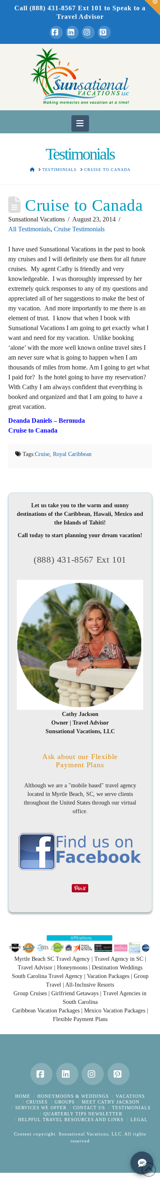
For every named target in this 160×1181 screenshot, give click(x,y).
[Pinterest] (104, 32)
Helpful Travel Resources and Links (70, 1119)
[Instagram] (88, 32)
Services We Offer (40, 1107)
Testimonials (131, 1107)
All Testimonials (29, 229)
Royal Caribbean (72, 454)
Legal (139, 1119)
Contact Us (89, 1107)
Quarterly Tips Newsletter (82, 1113)
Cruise (42, 454)
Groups (65, 1101)
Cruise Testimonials (79, 229)
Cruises (37, 1101)
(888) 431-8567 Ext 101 (80, 559)
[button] (80, 123)
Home (22, 1096)
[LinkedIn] (72, 32)
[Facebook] (56, 32)
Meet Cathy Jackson (110, 1101)
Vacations (130, 1096)
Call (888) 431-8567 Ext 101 (58, 8)
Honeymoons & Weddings (73, 1096)
